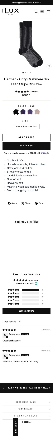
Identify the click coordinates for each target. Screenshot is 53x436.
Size (26, 120)
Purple (30, 112)
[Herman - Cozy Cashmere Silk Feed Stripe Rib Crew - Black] (6, 260)
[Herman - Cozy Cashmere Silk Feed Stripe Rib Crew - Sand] (17, 260)
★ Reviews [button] (16, 426)
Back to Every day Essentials (28, 388)
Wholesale (26, 409)
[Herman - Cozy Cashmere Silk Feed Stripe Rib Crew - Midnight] (10, 260)
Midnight (23, 112)
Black (16, 112)
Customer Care (26, 402)
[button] (22, 91)
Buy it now (26, 146)
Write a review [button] (26, 310)
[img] (9, 330)
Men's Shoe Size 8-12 (26, 126)
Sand (37, 112)
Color (26, 105)
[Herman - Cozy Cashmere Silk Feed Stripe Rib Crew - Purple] (13, 260)
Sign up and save (25, 416)
